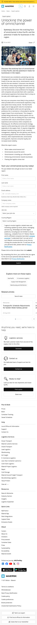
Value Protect (5, 481)
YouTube (10, 563)
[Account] (29, 6)
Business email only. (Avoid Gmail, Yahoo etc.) (13, 197)
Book (3, 412)
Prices (3, 409)
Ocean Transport (6, 441)
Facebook (6, 564)
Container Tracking (7, 414)
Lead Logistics (5, 449)
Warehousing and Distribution (18, 285)
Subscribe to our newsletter (19, 622)
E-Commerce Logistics (23, 278)
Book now (18, 394)
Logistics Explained (7, 502)
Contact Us (4, 432)
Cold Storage (5, 472)
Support (25, 6)
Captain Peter (5, 519)
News (8, 11)
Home (3, 11)
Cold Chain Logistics (7, 464)
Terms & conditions (7, 587)
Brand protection (6, 603)
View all (3, 484)
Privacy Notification (18, 259)
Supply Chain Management (18, 282)
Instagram (18, 563)
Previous (3, 319)
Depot (3, 469)
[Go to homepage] (7, 6)
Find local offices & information (20, 617)
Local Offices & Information (10, 426)
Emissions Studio (6, 522)
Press (3, 545)
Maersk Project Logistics (9, 466)
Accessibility (5, 551)
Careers (3, 531)
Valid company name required (9, 206)
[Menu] (33, 6)
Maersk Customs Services (9, 444)
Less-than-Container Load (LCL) (11, 461)
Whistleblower (6, 590)
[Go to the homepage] (9, 577)
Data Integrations (6, 516)
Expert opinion (15, 11)
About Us (4, 534)
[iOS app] (7, 570)
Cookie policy (5, 596)
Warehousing (5, 452)
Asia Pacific (11, 278)
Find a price (18, 389)
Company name (6, 200)
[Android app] (20, 570)
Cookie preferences (7, 599)
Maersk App (5, 513)
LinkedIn (2, 563)
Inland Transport (6, 447)
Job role (4, 210)
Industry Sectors (6, 496)
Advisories (6, 303)
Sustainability (5, 548)
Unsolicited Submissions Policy (11, 606)
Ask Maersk (21, 6)
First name (4, 175)
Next (34, 319)
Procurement (5, 539)
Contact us (18, 369)
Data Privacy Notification (9, 593)
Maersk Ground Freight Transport (11, 475)
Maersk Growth (6, 554)
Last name (4, 183)
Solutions (19, 348)
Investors (4, 537)
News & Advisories (7, 493)
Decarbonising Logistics (8, 478)
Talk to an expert (19, 613)
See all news (18, 296)
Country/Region (6, 218)
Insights (4, 499)
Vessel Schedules (6, 417)
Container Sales (6, 542)
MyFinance (4, 511)
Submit (18, 263)
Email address (5, 190)
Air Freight (4, 455)
